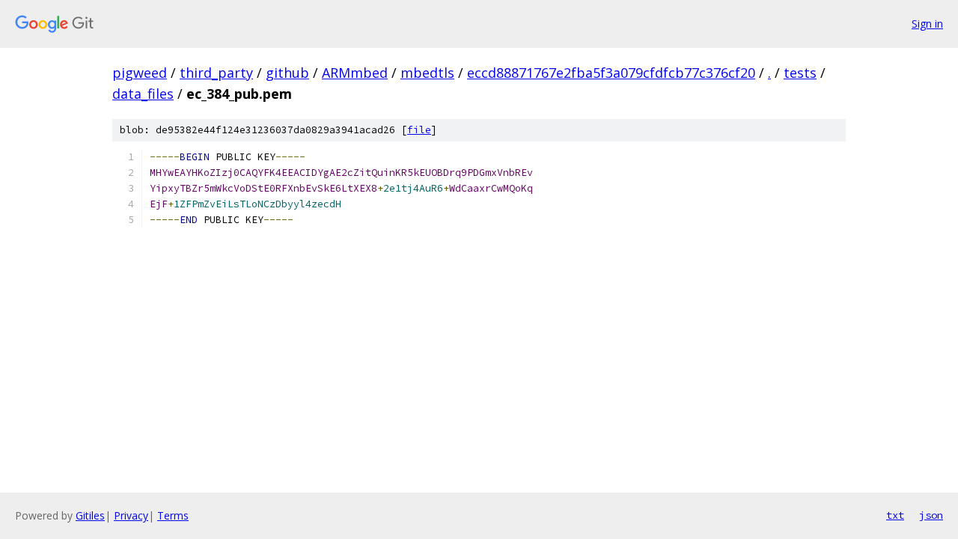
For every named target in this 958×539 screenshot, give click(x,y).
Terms (173, 515)
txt (895, 515)
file (419, 130)
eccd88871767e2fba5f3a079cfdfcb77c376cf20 (611, 73)
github (287, 73)
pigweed (139, 73)
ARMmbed (355, 73)
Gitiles (90, 515)
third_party (216, 73)
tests (800, 73)
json (931, 515)
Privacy (131, 515)
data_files (143, 94)
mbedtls (427, 73)
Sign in (927, 23)
